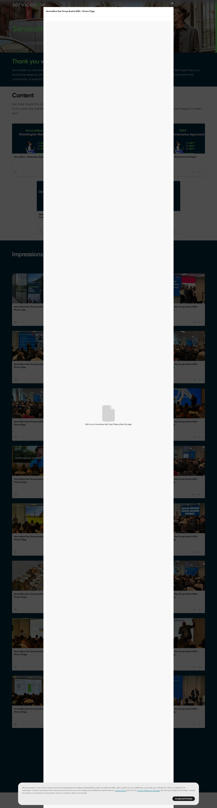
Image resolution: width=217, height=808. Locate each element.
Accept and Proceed (183, 799)
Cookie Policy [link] (120, 790)
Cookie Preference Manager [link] (148, 790)
